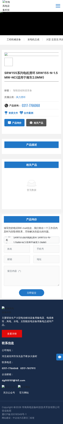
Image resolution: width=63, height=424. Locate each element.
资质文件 (13, 112)
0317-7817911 (27, 368)
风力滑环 (21, 97)
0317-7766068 (31, 105)
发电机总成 (33, 39)
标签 (32, 417)
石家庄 (25, 417)
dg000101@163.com (13, 380)
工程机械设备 (14, 39)
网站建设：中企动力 (12, 417)
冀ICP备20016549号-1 (14, 414)
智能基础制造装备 (22, 90)
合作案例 (28, 112)
